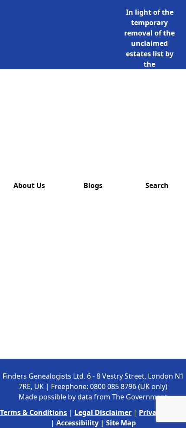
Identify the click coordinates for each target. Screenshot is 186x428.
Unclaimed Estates (61, 95)
